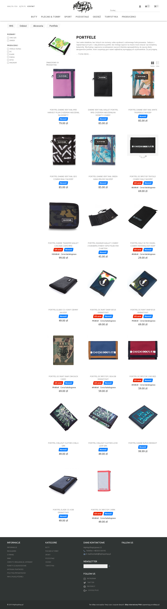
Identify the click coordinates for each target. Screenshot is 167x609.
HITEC (12, 60)
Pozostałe (82, 16)
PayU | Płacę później (15, 577)
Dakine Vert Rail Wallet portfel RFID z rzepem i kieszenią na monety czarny (103, 112)
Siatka (152, 66)
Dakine (12, 57)
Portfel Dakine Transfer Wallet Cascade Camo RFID (63, 244)
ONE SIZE (13, 38)
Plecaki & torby (50, 16)
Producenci (129, 16)
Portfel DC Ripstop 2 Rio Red (143, 376)
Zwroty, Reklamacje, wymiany (19, 562)
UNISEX (12, 40)
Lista (157, 66)
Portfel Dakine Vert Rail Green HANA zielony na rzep (103, 177)
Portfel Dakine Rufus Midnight (143, 443)
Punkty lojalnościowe (16, 566)
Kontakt (31, 6)
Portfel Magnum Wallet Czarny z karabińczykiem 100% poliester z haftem (103, 245)
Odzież (97, 16)
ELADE (12, 54)
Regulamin (11, 551)
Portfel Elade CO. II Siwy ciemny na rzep (63, 311)
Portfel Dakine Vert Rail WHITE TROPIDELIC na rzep (143, 111)
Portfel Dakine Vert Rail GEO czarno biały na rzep (63, 177)
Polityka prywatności (16, 573)
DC (11, 51)
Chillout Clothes (15, 49)
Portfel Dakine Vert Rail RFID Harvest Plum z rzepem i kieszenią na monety (63, 112)
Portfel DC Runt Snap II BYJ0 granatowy (103, 311)
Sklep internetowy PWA (133, 604)
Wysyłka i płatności (15, 569)
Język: (21, 6)
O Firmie (10, 555)
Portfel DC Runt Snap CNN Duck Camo (63, 377)
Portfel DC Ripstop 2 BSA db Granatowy (103, 377)
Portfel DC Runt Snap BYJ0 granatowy (142, 311)
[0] (146, 7)
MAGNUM (13, 63)
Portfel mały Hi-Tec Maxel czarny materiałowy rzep (142, 244)
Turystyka (111, 16)
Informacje (12, 547)
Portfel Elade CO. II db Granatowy (63, 511)
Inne (9, 558)
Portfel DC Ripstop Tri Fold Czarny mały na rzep (143, 177)
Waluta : (10, 6)
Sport (68, 16)
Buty (34, 16)
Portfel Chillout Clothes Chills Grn (63, 444)
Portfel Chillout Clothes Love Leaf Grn (103, 444)
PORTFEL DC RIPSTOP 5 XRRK (103, 510)
